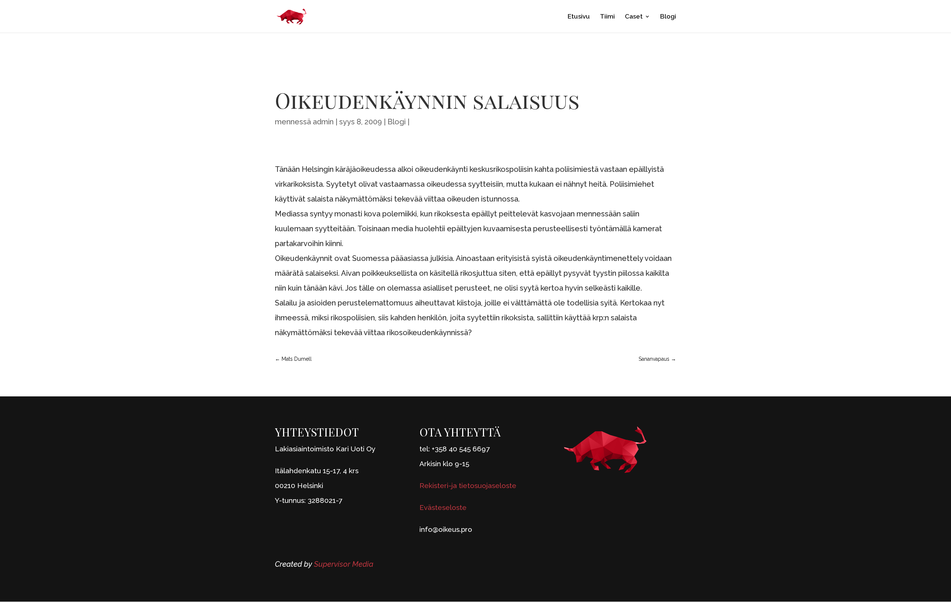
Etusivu (579, 17)
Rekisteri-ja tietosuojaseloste (467, 485)
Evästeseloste (443, 507)
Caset (634, 17)
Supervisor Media (343, 564)
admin (323, 121)
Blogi (668, 17)
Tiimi (607, 17)
